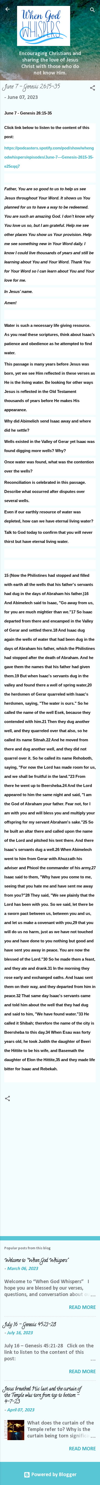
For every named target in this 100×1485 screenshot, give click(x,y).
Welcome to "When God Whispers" (36, 1261)
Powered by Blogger (53, 1474)
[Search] (92, 11)
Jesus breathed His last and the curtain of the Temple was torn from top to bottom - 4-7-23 (42, 1396)
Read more (82, 1307)
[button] (92, 89)
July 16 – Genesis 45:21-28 (30, 1325)
